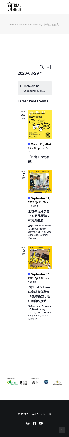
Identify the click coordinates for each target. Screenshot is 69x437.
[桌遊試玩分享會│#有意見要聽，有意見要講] (40, 181)
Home (12, 24)
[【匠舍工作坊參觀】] (40, 124)
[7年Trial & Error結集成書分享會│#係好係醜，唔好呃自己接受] (40, 257)
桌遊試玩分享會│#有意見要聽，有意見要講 (39, 215)
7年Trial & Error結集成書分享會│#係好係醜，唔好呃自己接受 (39, 294)
